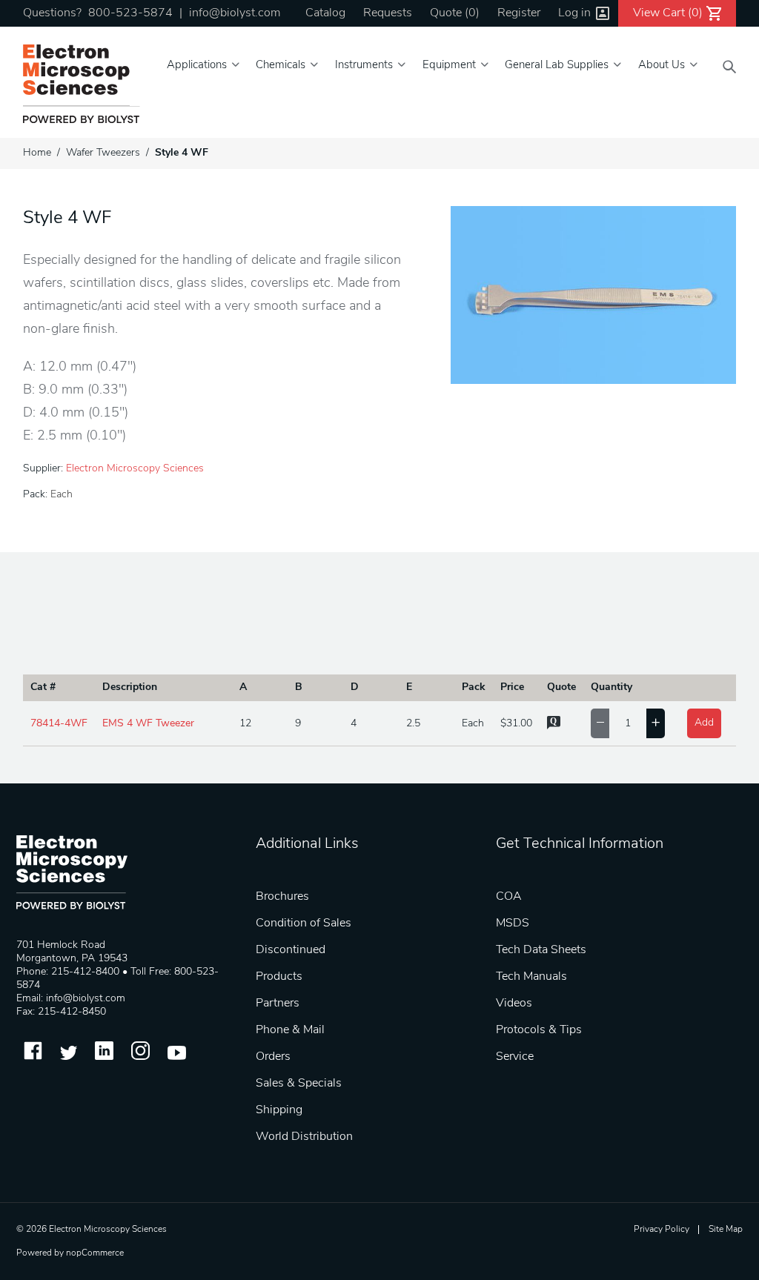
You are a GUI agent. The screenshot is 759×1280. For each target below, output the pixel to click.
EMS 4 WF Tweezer (148, 723)
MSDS (512, 923)
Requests (387, 13)
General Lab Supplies (557, 65)
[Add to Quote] (553, 726)
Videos (514, 1003)
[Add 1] (655, 723)
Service (515, 1057)
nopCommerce (95, 1253)
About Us (661, 65)
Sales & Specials (299, 1084)
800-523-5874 (130, 13)
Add (704, 723)
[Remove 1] (600, 723)
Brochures (282, 897)
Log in (574, 13)
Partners (277, 1003)
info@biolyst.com (234, 13)
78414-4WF (58, 723)
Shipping (279, 1110)
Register (518, 13)
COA (509, 897)
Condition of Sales (303, 923)
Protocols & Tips (539, 1030)
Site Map (726, 1229)
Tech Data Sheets (541, 950)
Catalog (325, 13)
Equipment (449, 65)
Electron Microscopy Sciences (135, 468)
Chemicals (280, 65)
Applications (197, 65)
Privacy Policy (661, 1229)
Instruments (364, 65)
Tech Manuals (531, 977)
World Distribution (304, 1137)
